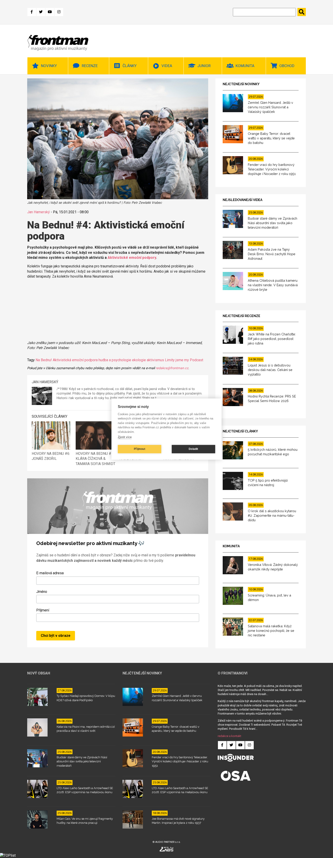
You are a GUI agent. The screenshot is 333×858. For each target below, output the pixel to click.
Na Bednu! (44, 360)
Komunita (245, 65)
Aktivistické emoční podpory (132, 257)
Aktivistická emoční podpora (75, 360)
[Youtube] (50, 12)
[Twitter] (40, 12)
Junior (204, 65)
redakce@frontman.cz (172, 368)
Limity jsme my (177, 360)
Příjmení (42, 610)
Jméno (41, 591)
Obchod (286, 65)
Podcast (196, 360)
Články (130, 65)
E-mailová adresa (50, 573)
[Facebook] (31, 12)
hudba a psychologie (115, 360)
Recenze (90, 65)
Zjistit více (125, 437)
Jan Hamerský (38, 212)
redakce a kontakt (229, 736)
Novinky (49, 65)
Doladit (193, 449)
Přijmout (139, 449)
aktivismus (155, 360)
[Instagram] (59, 12)
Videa (167, 65)
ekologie (139, 360)
